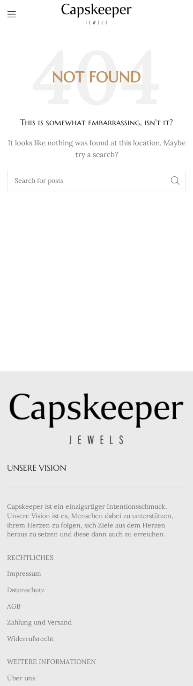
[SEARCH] (175, 180)
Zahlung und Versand (39, 622)
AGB (14, 606)
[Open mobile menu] (11, 14)
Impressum (24, 573)
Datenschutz (26, 590)
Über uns (21, 678)
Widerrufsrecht (30, 638)
